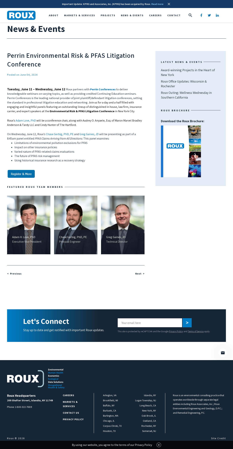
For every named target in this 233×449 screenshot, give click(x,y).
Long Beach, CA (148, 405)
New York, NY (149, 410)
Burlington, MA (110, 415)
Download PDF (181, 151)
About (54, 15)
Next (138, 273)
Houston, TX (109, 431)
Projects (108, 15)
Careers (155, 15)
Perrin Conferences (103, 89)
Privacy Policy (176, 331)
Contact (174, 15)
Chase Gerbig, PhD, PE (60, 134)
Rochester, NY (148, 426)
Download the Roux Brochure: (182, 136)
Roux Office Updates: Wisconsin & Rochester (184, 83)
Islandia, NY (150, 395)
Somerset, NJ (149, 431)
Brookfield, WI (110, 400)
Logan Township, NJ (145, 400)
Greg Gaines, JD (89, 134)
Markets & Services (79, 15)
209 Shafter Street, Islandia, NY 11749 (30, 400)
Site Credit (218, 438)
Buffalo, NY (108, 405)
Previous (16, 273)
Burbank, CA (109, 410)
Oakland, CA (149, 420)
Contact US (71, 412)
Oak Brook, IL (149, 415)
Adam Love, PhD (26, 120)
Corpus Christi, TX (112, 426)
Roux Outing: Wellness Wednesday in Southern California (186, 95)
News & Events (132, 15)
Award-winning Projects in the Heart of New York (188, 72)
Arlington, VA (109, 395)
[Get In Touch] (222, 352)
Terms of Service (196, 331)
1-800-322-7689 (23, 407)
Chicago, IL (108, 420)
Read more (157, 4)
